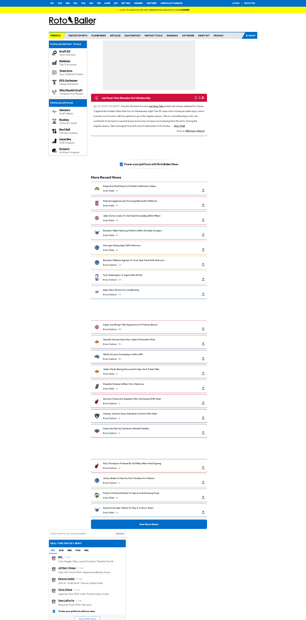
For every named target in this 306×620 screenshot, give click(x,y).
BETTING (125, 3)
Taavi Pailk (179, 125)
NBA (68, 3)
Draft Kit (64, 51)
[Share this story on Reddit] (203, 98)
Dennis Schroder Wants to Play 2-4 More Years (128, 507)
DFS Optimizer (68, 80)
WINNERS (138, 3)
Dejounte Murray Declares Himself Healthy (126, 428)
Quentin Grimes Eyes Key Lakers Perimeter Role (129, 339)
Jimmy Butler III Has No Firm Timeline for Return (129, 478)
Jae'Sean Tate (156, 106)
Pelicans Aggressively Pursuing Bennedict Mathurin (130, 200)
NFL (52, 3)
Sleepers (64, 109)
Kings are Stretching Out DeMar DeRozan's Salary (129, 186)
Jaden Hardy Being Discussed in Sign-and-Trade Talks (131, 369)
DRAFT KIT (204, 35)
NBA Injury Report (195, 130)
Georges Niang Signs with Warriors (122, 245)
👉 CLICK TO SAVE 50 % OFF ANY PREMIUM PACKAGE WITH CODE (153, 10)
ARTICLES (115, 35)
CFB (99, 3)
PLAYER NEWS (98, 35)
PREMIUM (55, 35)
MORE (107, 3)
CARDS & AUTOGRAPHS (171, 3)
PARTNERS (152, 3)
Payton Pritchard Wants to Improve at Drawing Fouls (131, 493)
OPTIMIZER (188, 35)
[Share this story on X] (199, 98)
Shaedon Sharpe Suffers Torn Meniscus (123, 383)
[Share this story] (196, 98)
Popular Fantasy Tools (65, 44)
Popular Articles (61, 102)
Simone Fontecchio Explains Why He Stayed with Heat (132, 398)
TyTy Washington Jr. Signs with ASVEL (123, 275)
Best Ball (64, 129)
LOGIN (235, 3)
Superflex (65, 139)
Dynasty (64, 148)
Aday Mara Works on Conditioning (121, 289)
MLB (60, 3)
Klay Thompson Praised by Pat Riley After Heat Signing (132, 463)
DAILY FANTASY (133, 35)
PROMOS (218, 35)
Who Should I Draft (70, 90)
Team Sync (66, 70)
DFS (116, 3)
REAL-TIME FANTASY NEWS (66, 543)
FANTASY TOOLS (154, 35)
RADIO (251, 35)
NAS (91, 3)
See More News (149, 524)
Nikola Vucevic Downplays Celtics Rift (123, 354)
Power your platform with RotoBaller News (151, 164)
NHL (75, 3)
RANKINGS (172, 35)
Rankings (64, 60)
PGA (83, 3)
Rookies (64, 119)
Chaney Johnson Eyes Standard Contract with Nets (130, 413)
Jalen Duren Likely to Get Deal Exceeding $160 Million (131, 215)
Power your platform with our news (77, 611)
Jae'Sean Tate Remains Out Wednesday (126, 98)
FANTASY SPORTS (78, 35)
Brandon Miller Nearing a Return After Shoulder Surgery (132, 230)
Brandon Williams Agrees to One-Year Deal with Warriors (133, 260)
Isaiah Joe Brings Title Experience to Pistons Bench (130, 324)
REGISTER (249, 3)
